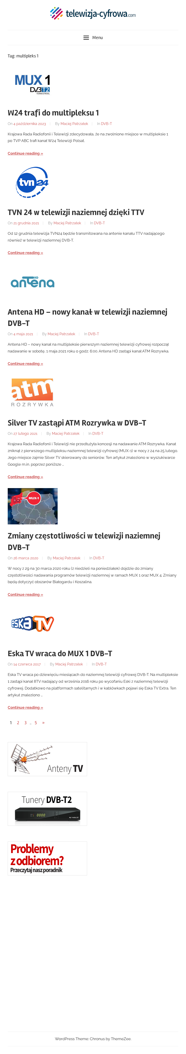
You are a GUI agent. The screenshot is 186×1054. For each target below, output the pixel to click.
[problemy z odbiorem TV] (47, 874)
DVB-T (106, 124)
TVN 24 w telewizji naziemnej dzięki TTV (76, 213)
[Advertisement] (42, 953)
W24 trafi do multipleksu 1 (53, 113)
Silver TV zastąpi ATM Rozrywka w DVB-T (77, 423)
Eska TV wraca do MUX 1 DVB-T (60, 654)
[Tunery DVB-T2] (47, 824)
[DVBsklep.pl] (47, 775)
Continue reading (24, 153)
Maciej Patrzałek (74, 124)
